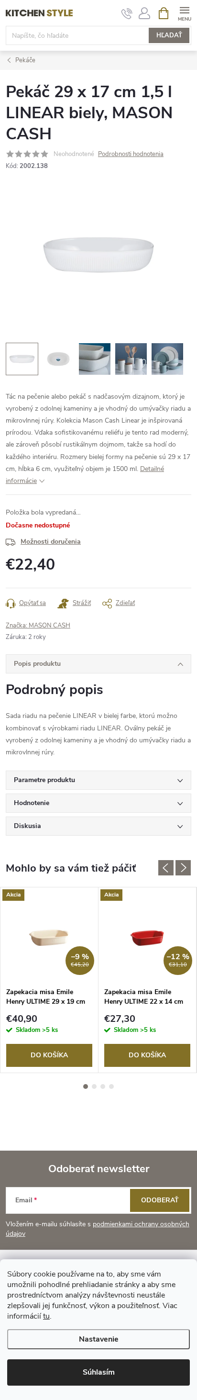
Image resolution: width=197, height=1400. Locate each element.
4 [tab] (111, 1086)
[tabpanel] (49, 980)
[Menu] (184, 12)
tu (46, 1316)
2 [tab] (94, 1086)
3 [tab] (102, 1086)
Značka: (38, 625)
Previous (166, 867)
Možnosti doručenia (51, 541)
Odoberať (160, 1200)
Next (183, 867)
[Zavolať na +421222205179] (127, 13)
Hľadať (169, 35)
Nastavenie (99, 1339)
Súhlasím (99, 1372)
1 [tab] (85, 1086)
